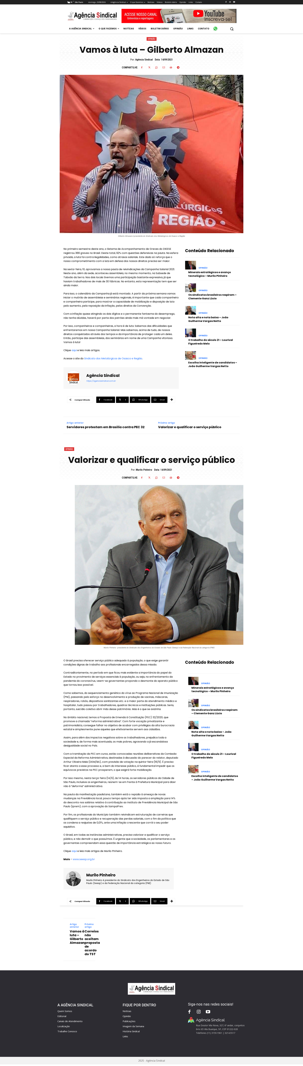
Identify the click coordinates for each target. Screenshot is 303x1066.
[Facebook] (226, 2)
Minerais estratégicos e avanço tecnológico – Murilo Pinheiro (209, 274)
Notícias (127, 1011)
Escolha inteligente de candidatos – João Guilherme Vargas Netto (212, 364)
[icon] (215, 26)
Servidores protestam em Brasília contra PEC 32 (106, 427)
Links (125, 1036)
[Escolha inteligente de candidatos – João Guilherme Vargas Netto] (190, 355)
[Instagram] (230, 2)
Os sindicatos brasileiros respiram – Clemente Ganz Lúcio (212, 296)
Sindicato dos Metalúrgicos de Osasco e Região (113, 358)
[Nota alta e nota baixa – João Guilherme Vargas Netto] (190, 310)
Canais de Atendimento (70, 1021)
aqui (74, 350)
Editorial (61, 1016)
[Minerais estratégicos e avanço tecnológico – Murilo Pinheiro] (190, 265)
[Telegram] (178, 67)
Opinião (151, 39)
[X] (149, 67)
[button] (231, 28)
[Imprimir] (171, 67)
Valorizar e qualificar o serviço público (189, 427)
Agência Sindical (144, 59)
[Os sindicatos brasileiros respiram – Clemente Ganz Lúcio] (190, 287)
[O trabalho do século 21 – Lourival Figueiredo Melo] (190, 333)
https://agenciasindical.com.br (101, 381)
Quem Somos (64, 1011)
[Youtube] (234, 2)
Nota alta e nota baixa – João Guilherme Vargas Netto (208, 319)
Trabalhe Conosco (67, 1031)
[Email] (163, 67)
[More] (171, 400)
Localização (63, 1026)
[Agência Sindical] (75, 378)
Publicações (129, 1021)
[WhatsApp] (156, 67)
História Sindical (131, 1031)
